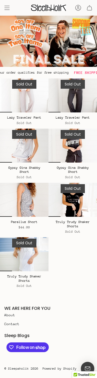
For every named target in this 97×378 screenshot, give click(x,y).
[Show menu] (7, 8)
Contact (11, 324)
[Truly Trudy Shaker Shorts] (72, 200)
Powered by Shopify (60, 368)
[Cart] (89, 8)
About (9, 315)
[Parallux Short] (24, 200)
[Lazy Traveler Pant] (24, 95)
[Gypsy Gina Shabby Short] (24, 146)
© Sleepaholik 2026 (21, 368)
